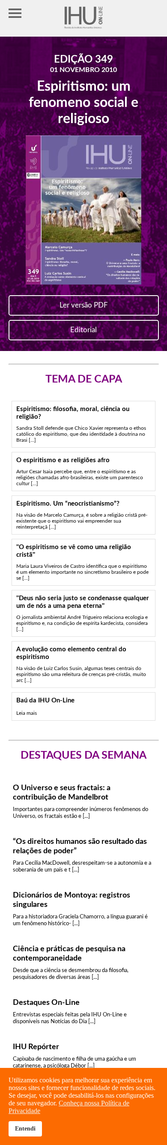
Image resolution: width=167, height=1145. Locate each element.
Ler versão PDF (84, 305)
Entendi (25, 1128)
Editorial (83, 330)
